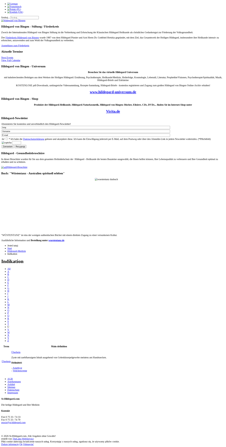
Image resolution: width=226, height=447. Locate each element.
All (8, 268)
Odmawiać (28, 444)
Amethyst (17, 368)
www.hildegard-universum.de (113, 92)
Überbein (6, 361)
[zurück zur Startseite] (13, 20)
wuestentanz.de (56, 240)
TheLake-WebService (23, 438)
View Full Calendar (10, 60)
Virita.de (113, 111)
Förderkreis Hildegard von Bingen (22, 37)
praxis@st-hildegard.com (13, 422)
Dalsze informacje (10, 444)
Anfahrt (11, 384)
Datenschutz (13, 390)
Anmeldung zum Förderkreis (15, 45)
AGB (10, 379)
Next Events (7, 57)
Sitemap (11, 387)
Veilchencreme (20, 370)
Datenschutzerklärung (33, 139)
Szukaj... (5, 17)
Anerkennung (14, 381)
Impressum (12, 392)
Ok (20, 444)
